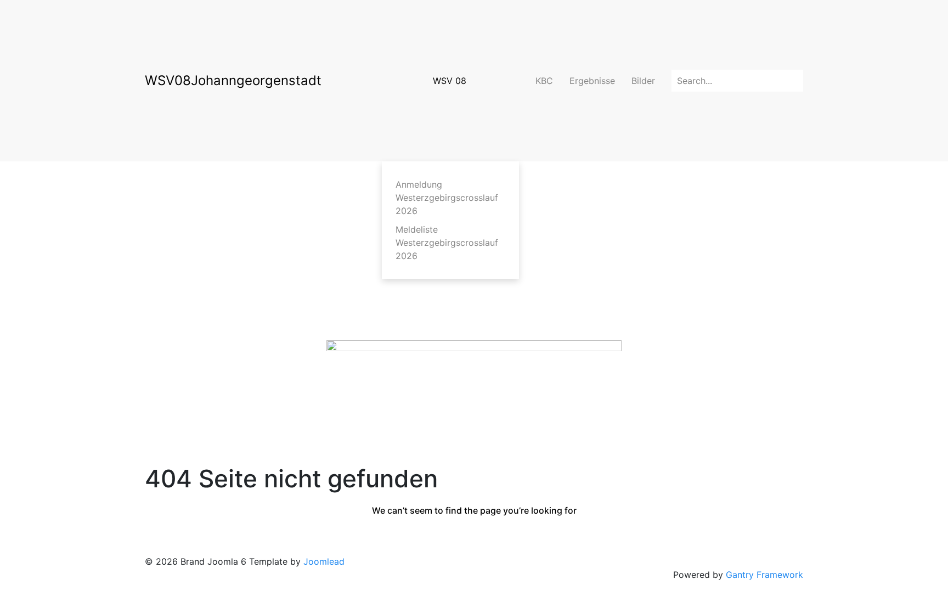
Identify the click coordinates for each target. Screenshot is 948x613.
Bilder (643, 80)
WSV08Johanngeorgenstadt (233, 80)
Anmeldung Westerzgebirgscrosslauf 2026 (447, 197)
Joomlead (324, 561)
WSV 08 (449, 80)
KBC (544, 80)
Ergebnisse (592, 80)
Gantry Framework (764, 574)
